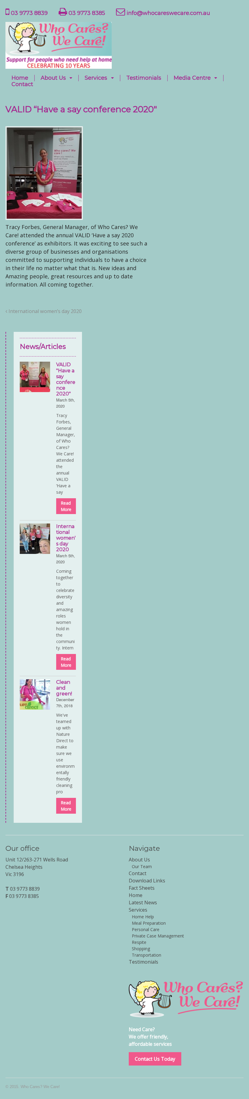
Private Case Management (158, 936)
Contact (22, 84)
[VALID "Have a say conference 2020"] (35, 377)
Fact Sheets (142, 888)
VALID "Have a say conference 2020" (65, 379)
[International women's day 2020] (35, 538)
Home (20, 78)
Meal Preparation (149, 923)
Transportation (146, 955)
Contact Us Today (155, 1059)
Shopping (141, 948)
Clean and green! (64, 688)
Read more (66, 506)
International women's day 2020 (66, 538)
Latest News (143, 902)
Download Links (147, 880)
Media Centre (192, 78)
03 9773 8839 (28, 13)
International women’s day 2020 (44, 311)
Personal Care (145, 929)
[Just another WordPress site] (58, 64)
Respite (139, 942)
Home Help (143, 917)
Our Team (142, 866)
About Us (53, 78)
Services (96, 78)
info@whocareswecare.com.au (167, 13)
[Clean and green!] (35, 694)
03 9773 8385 (86, 13)
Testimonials (143, 78)
